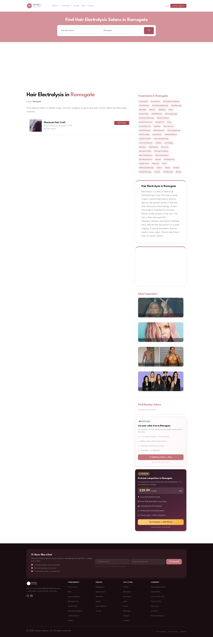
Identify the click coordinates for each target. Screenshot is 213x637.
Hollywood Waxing (171, 134)
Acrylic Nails (143, 101)
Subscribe (175, 561)
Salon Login (155, 606)
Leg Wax (158, 143)
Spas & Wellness (101, 606)
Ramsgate (83, 95)
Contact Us (154, 611)
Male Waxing (153, 147)
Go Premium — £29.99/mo (161, 522)
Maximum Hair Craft (54, 122)
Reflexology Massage (146, 167)
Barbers (70, 620)
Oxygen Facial (144, 163)
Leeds (125, 601)
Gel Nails (157, 126)
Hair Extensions (159, 130)
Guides (76, 6)
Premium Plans (156, 601)
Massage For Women (161, 151)
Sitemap (183, 631)
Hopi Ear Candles (145, 138)
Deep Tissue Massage (146, 118)
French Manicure (145, 126)
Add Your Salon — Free (162, 457)
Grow (83, 6)
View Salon (121, 123)
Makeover (142, 147)
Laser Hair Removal (145, 143)
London (125, 587)
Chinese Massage (171, 114)
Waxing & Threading (75, 611)
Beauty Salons (100, 592)
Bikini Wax (142, 109)
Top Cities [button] (65, 6)
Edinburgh (126, 611)
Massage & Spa (73, 601)
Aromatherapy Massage (160, 105)
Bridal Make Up (157, 114)
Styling (167, 167)
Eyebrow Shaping (163, 118)
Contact (91, 6)
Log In (167, 6)
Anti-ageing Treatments (171, 101)
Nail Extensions (169, 159)
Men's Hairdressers (145, 155)
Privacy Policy (161, 631)
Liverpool (126, 620)
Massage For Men (145, 151)
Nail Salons (99, 596)
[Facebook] (31, 596)
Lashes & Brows (73, 616)
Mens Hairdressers (162, 155)
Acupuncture (155, 101)
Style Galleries (156, 592)
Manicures (164, 147)
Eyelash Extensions (145, 122)
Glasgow (126, 616)
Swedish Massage (145, 172)
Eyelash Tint (160, 122)
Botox (171, 109)
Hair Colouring (168, 126)
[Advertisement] (106, 60)
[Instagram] (28, 596)
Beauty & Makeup (74, 596)
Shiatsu (159, 167)
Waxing (178, 172)
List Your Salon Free (157, 596)
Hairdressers (157, 134)
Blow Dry (152, 109)
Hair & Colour (72, 587)
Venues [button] (55, 6)
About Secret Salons (158, 616)
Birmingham (127, 596)
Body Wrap (162, 109)
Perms (164, 163)
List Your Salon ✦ (178, 6)
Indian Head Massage (161, 138)
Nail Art (158, 159)
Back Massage (176, 105)
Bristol (125, 606)
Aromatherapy (144, 105)
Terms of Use (173, 631)
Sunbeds (176, 167)
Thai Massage (168, 172)
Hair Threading (144, 134)
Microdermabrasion (145, 159)
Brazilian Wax (143, 114)
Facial (169, 122)
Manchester (127, 592)
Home (29, 102)
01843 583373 (51, 129)
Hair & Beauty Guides (158, 587)
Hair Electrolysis (144, 130)
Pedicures (155, 163)
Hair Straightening (174, 130)
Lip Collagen (169, 143)
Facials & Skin (72, 606)
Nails (69, 592)
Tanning (157, 172)
